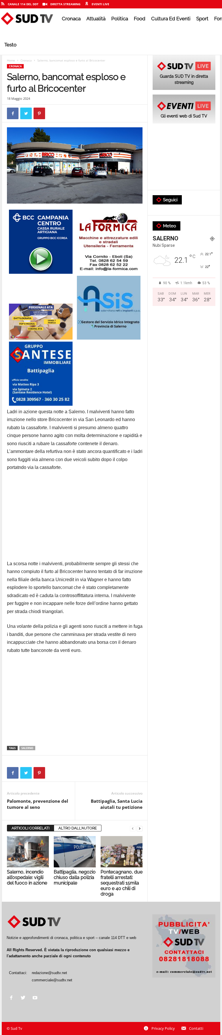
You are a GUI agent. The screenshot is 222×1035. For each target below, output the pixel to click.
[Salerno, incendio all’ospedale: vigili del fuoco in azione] (28, 851)
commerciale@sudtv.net (52, 980)
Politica (119, 18)
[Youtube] (35, 998)
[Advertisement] (75, 519)
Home (11, 60)
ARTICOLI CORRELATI (30, 828)
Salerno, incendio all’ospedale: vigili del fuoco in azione (27, 877)
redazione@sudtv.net (49, 973)
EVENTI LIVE (100, 4)
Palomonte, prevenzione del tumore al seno (37, 804)
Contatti (196, 1028)
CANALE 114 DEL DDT (23, 4)
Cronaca (71, 18)
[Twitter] (24, 998)
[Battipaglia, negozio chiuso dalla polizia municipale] (75, 851)
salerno (27, 748)
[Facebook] (12, 998)
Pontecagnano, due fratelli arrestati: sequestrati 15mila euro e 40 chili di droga (122, 883)
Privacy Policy (163, 1028)
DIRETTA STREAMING (65, 4)
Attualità (96, 18)
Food (139, 18)
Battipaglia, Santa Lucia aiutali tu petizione (117, 804)
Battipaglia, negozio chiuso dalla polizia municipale (75, 877)
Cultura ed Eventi (170, 18)
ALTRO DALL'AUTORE (77, 828)
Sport (202, 18)
